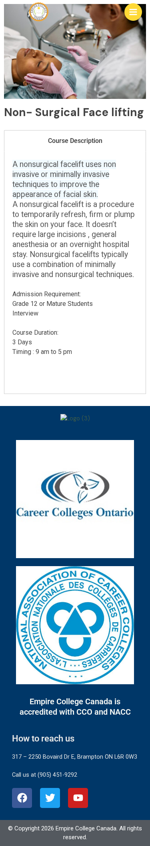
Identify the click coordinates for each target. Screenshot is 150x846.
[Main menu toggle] (133, 12)
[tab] (75, 141)
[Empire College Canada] (39, 12)
